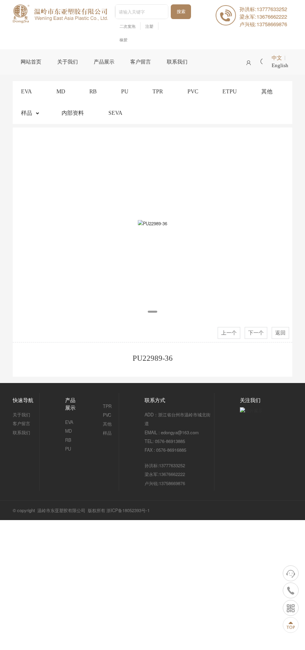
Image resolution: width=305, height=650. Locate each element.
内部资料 (73, 113)
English (280, 65)
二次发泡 (127, 26)
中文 (277, 58)
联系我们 (177, 62)
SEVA (115, 113)
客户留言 (140, 62)
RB (93, 91)
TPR (157, 91)
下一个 (256, 333)
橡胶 (123, 40)
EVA (26, 91)
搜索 (181, 11)
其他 (266, 91)
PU (124, 91)
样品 (26, 113)
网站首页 (31, 62)
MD (60, 91)
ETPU (229, 91)
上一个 (229, 333)
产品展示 (104, 62)
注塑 (149, 26)
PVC (192, 91)
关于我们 (67, 62)
